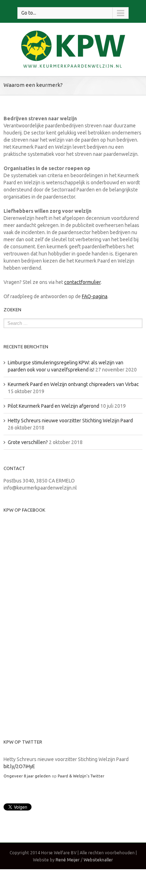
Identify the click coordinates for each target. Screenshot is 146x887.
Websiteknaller (98, 859)
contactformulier (82, 282)
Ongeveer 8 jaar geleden (27, 776)
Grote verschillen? (28, 442)
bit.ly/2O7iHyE (19, 766)
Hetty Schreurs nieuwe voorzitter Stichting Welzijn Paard (70, 420)
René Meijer (68, 859)
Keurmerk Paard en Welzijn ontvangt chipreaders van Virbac (73, 384)
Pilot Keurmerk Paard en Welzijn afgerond (53, 406)
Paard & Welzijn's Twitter (81, 776)
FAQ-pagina (94, 296)
